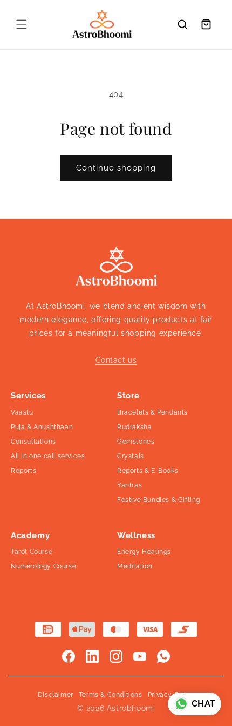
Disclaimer (55, 694)
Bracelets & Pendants (152, 412)
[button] (21, 24)
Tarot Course (31, 551)
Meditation (135, 566)
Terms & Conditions (110, 694)
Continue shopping (116, 168)
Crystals (130, 456)
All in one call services (48, 456)
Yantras (129, 485)
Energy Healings (144, 551)
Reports (23, 470)
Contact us (116, 360)
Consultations (33, 441)
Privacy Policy (171, 694)
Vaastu (22, 412)
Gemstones (135, 441)
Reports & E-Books (147, 470)
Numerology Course (43, 566)
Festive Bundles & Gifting (158, 500)
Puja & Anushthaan (42, 427)
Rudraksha (134, 427)
